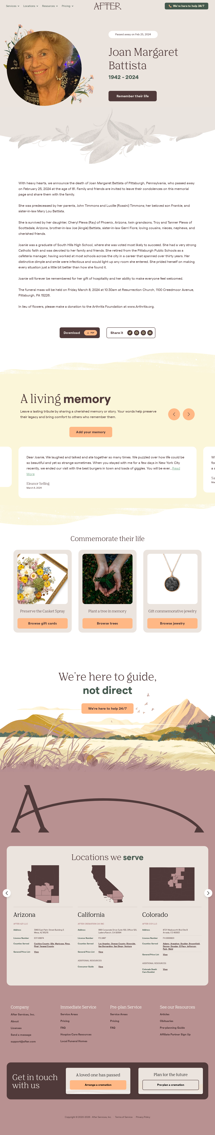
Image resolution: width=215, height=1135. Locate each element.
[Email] (150, 332)
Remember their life (133, 96)
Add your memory (90, 432)
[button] (12, 6)
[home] (107, 6)
